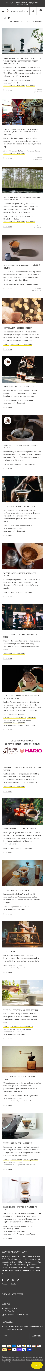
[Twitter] (9, 1279)
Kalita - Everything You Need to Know (19, 506)
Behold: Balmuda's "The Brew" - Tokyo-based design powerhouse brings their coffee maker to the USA (22, 61)
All (5, 22)
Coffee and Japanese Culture (21, 80)
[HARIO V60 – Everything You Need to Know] (22, 993)
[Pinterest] (19, 1279)
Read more (7, 90)
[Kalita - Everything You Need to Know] (22, 489)
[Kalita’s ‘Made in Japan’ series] (22, 873)
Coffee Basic (8, 464)
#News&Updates (9, 284)
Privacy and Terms (18, 1359)
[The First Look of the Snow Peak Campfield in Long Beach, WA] (22, 180)
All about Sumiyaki (35, 22)
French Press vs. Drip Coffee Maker (18, 387)
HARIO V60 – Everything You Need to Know (20, 1010)
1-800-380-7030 (10, 1308)
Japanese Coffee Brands (12, 83)
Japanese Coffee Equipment (14, 85)
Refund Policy (7, 1362)
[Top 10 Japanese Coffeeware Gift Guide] (22, 811)
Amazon (6, 80)
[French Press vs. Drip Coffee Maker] (22, 369)
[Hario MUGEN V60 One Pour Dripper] (22, 1126)
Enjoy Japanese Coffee (12, 1294)
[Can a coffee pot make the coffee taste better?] (22, 428)
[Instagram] (14, 1279)
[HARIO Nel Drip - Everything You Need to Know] (22, 1190)
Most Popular (30, 85)
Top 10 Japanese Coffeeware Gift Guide (19, 829)
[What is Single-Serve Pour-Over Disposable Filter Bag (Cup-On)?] (22, 678)
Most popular (17, 22)
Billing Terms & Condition (34, 1359)
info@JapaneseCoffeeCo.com (16, 1315)
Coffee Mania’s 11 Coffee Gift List (17, 328)
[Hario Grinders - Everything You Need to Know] (22, 1059)
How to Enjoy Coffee (11, 219)
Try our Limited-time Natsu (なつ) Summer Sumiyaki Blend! (24, 3)
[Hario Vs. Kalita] (22, 934)
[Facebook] (4, 1279)
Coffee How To (9, 720)
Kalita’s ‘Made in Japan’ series (16, 890)
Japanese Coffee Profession (14, 725)
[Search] (32, 11)
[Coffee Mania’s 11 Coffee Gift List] (22, 311)
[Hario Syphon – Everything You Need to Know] (22, 617)
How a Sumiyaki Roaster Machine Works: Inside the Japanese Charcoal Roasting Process (20, 131)
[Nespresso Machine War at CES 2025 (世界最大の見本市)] (22, 248)
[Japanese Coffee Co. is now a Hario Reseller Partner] (22, 750)
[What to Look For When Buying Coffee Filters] (22, 556)
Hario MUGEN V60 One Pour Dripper (17, 1143)
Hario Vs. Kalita (9, 952)
